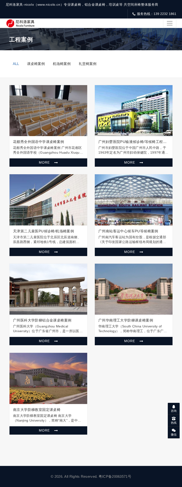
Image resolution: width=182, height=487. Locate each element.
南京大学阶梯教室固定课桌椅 (36, 410)
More (45, 162)
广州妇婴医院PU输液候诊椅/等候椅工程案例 (132, 142)
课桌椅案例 (36, 64)
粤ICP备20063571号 (115, 476)
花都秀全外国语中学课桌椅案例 (38, 142)
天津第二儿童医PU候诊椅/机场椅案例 (43, 231)
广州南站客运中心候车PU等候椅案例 (128, 231)
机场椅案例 (62, 64)
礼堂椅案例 (87, 64)
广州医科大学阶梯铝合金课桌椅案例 (42, 320)
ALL (16, 64)
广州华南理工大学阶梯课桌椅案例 (125, 320)
